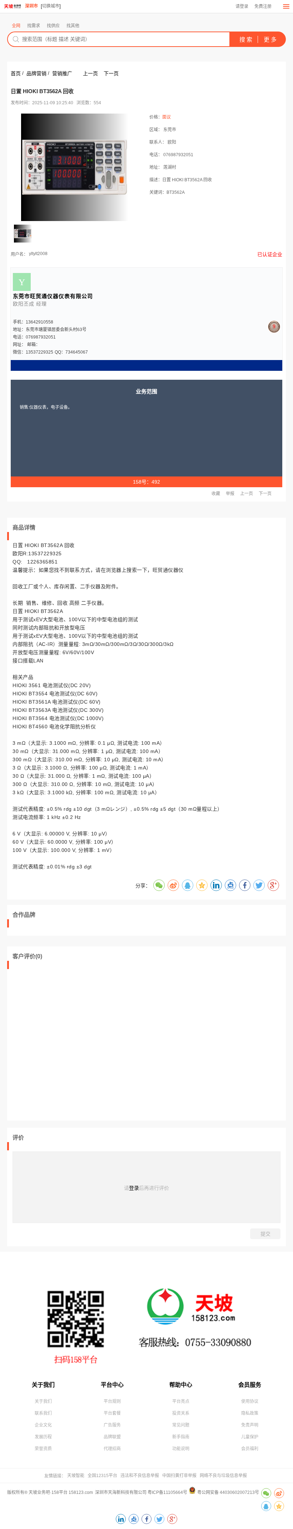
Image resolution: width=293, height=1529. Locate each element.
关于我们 (43, 1385)
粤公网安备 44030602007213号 (228, 1492)
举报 (230, 494)
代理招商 (112, 1448)
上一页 (90, 73)
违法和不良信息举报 (139, 1475)
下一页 (111, 73)
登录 (134, 1188)
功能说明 (180, 1448)
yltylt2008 (38, 253)
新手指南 (180, 1436)
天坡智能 (75, 1475)
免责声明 (249, 1425)
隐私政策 (249, 1413)
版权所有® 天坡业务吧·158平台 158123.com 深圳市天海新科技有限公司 (77, 1492)
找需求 (33, 26)
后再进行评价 (154, 1188)
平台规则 (112, 1401)
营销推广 (62, 73)
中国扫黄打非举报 (179, 1475)
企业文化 (43, 1425)
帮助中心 (180, 1385)
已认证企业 (269, 255)
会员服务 (249, 1385)
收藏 (216, 494)
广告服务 (112, 1425)
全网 (16, 26)
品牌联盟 (112, 1436)
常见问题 (180, 1425)
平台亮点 (180, 1401)
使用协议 (249, 1401)
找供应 (53, 26)
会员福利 (249, 1448)
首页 (16, 73)
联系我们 (43, 1413)
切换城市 (50, 6)
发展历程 (43, 1436)
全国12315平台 (102, 1475)
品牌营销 (36, 73)
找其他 (72, 26)
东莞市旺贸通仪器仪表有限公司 (53, 296)
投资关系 (180, 1413)
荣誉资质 (43, 1448)
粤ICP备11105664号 (167, 1492)
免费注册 (263, 6)
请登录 (241, 6)
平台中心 (112, 1385)
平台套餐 (112, 1413)
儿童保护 (249, 1436)
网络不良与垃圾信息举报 (223, 1475)
